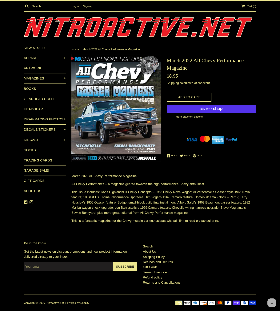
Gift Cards (150, 267)
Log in (75, 6)
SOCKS (30, 150)
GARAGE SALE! (36, 170)
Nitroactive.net (55, 302)
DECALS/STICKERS (45, 129)
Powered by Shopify (77, 302)
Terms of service (155, 272)
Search (148, 246)
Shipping (173, 83)
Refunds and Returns (158, 262)
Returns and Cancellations (161, 282)
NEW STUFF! (34, 48)
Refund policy (152, 277)
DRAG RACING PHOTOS (45, 119)
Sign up (87, 6)
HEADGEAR (33, 109)
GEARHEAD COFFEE (41, 99)
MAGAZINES (45, 78)
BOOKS (30, 89)
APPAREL (45, 58)
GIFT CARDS (34, 181)
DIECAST (45, 140)
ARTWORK (32, 68)
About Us (149, 251)
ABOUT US (32, 191)
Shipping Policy (154, 257)
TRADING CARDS (38, 160)
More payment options (189, 116)
